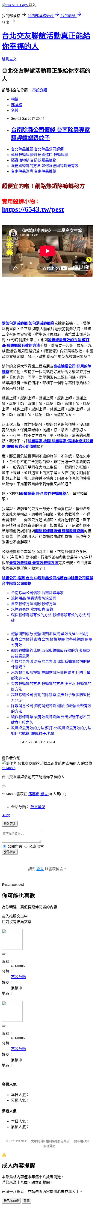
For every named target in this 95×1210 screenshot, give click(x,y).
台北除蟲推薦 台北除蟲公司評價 (37, 149)
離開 (27, 1201)
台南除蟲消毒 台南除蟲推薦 (33, 171)
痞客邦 (33, 794)
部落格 (16, 105)
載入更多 (10, 824)
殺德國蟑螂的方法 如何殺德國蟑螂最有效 (44, 166)
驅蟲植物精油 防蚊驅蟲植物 (33, 160)
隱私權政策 (81, 1141)
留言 (44, 794)
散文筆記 (37, 807)
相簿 (14, 99)
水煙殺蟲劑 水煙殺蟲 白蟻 (32, 609)
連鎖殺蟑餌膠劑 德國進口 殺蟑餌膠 (39, 155)
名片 (14, 110)
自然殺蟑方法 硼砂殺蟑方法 (33, 604)
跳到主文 (9, 59)
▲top (6, 815)
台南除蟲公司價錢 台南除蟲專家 (37, 593)
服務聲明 (49, 1146)
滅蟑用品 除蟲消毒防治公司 (33, 598)
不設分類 (39, 90)
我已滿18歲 (11, 1201)
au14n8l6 (8, 768)
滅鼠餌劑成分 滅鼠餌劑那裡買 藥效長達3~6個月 (50, 634)
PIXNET (21, 1141)
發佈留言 (10, 852)
